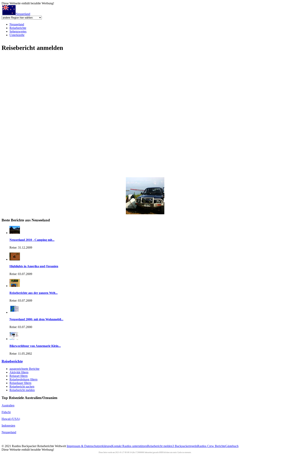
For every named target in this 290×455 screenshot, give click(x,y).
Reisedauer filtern (20, 383)
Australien (8, 405)
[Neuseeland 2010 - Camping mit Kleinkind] (14, 232)
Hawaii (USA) (11, 419)
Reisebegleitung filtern (23, 379)
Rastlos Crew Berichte (211, 446)
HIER (161, 452)
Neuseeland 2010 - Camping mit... (31, 239)
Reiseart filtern (18, 376)
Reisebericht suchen (21, 386)
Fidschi (6, 412)
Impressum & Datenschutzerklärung (89, 446)
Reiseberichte (17, 28)
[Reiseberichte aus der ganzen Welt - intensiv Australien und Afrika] (14, 285)
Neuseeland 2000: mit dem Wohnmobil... (36, 319)
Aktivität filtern (18, 372)
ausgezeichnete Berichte (24, 368)
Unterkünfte (16, 35)
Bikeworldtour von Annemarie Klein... (35, 346)
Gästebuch (232, 446)
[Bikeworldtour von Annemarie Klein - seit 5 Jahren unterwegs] (14, 338)
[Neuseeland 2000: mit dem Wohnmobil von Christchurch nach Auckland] (14, 312)
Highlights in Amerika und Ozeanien (33, 266)
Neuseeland (23, 14)
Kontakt (116, 446)
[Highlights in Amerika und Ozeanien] (14, 259)
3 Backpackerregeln (184, 446)
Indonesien (8, 425)
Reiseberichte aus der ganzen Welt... (33, 293)
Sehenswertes (17, 31)
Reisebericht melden (22, 390)
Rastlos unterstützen (134, 446)
